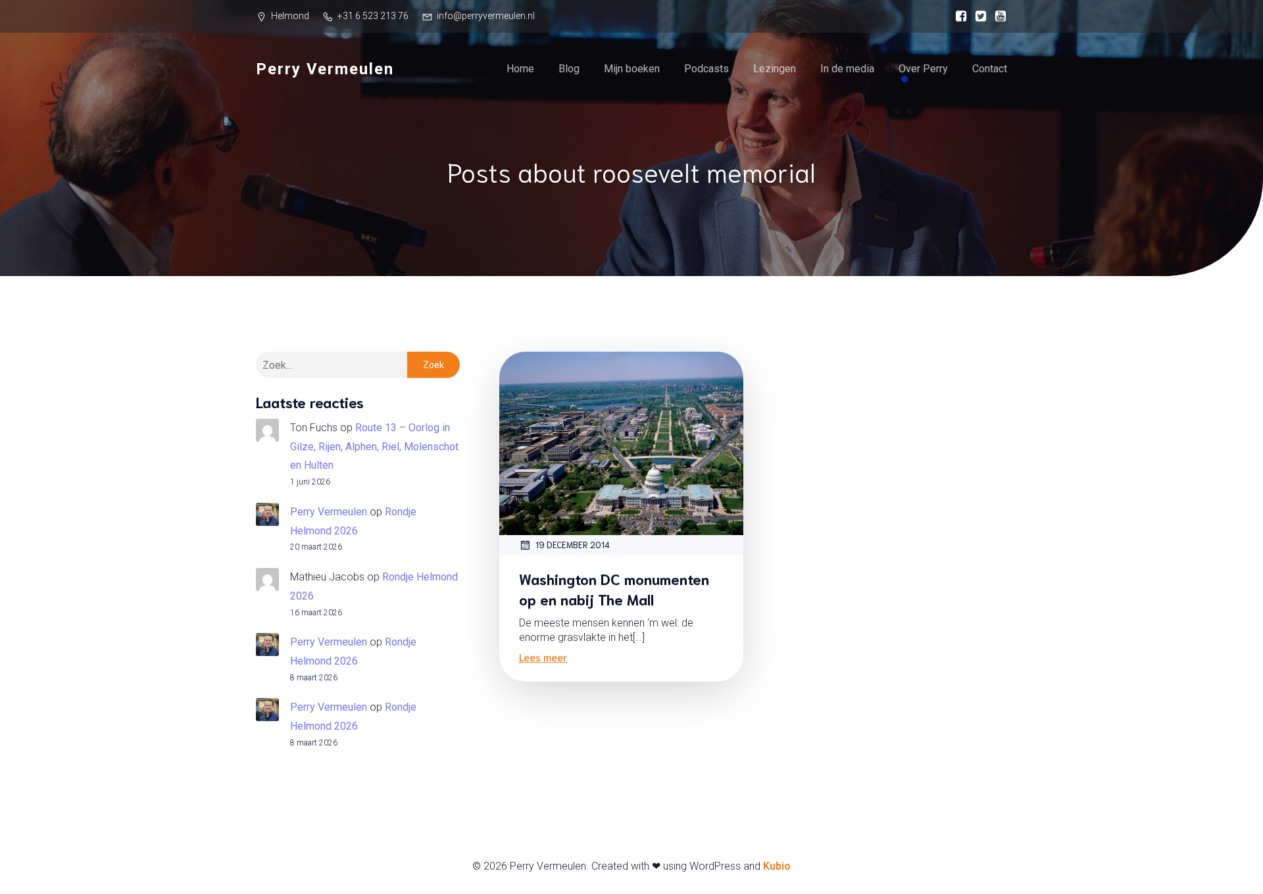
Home (520, 68)
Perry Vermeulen (328, 512)
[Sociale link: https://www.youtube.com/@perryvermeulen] (997, 16)
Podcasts (706, 68)
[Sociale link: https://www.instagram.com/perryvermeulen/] (977, 16)
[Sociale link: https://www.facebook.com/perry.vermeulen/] (958, 16)
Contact (989, 68)
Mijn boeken (632, 68)
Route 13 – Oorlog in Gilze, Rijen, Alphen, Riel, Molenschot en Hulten (374, 446)
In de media (847, 68)
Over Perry (923, 68)
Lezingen (774, 68)
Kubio (777, 866)
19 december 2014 (572, 544)
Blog (569, 68)
